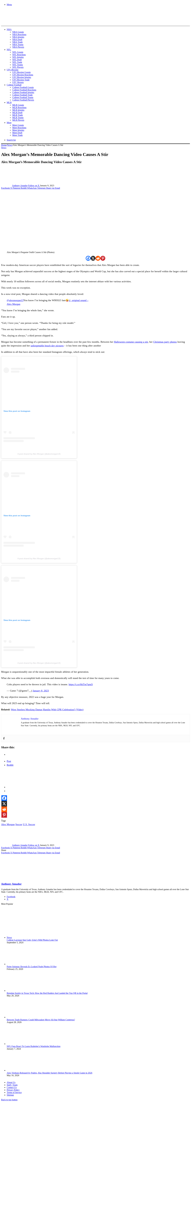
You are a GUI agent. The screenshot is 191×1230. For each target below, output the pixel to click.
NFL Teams (17, 65)
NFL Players (17, 67)
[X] (93, 258)
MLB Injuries (18, 110)
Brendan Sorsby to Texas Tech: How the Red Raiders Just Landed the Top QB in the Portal (47, 993)
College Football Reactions (24, 90)
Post (9, 761)
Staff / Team (12, 1085)
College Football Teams (22, 97)
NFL (9, 49)
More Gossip (18, 125)
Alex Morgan (8, 824)
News (9, 145)
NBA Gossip (18, 32)
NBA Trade (17, 42)
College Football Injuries (23, 92)
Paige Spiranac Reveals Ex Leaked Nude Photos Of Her (31, 966)
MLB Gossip (18, 105)
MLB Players (18, 120)
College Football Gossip (23, 87)
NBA (9, 29)
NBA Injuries (18, 37)
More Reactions (19, 127)
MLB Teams (17, 117)
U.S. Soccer (29, 824)
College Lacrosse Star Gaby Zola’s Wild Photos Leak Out (32, 940)
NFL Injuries (18, 57)
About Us (11, 1082)
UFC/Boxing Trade (21, 80)
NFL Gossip (17, 52)
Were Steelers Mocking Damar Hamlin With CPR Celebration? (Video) (47, 709)
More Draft (17, 132)
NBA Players (18, 47)
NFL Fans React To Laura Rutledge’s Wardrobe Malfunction (33, 1046)
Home (4, 145)
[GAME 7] (13, 21)
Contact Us (12, 1087)
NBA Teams (17, 44)
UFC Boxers (18, 82)
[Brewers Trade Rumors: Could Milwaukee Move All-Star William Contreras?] (22, 1017)
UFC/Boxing (12, 70)
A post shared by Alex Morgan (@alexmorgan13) (39, 454)
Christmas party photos (165, 341)
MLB (9, 102)
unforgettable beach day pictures (47, 345)
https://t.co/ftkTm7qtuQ (81, 684)
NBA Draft (17, 39)
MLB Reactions (19, 107)
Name (18, 1199)
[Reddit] (98, 258)
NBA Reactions (19, 34)
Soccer (18, 824)
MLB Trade (17, 115)
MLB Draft (17, 112)
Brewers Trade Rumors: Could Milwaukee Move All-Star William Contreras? (41, 1020)
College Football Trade (22, 95)
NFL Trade (17, 62)
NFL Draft (17, 59)
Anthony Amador (20, 185)
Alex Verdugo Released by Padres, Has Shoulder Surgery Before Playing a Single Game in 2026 (49, 1073)
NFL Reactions (19, 54)
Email (38, 1199)
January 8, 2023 (41, 690)
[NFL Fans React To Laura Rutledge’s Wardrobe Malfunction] (22, 1044)
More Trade (17, 135)
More (9, 122)
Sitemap (10, 1095)
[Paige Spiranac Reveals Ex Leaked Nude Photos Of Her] (22, 964)
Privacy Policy (13, 1090)
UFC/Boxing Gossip (21, 72)
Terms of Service (14, 1092)
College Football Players (23, 100)
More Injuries (18, 130)
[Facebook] (88, 258)
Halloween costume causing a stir (131, 341)
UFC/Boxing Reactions (22, 75)
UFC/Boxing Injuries (21, 77)
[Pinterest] (102, 258)
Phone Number (61, 1199)
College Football (14, 85)
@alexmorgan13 (15, 300)
